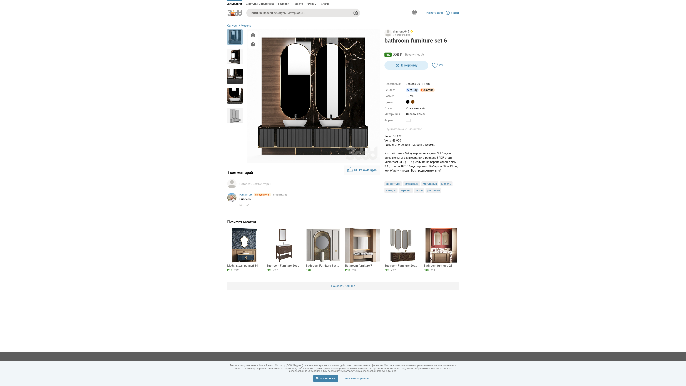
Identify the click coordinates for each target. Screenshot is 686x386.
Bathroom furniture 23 (438, 265)
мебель (446, 183)
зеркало (405, 190)
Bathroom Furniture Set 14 (283, 265)
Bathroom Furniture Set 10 (401, 265)
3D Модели (234, 4)
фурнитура (393, 183)
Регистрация (434, 12)
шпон (419, 190)
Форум (312, 4)
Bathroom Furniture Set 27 (323, 265)
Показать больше (343, 286)
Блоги (325, 4)
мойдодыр (430, 183)
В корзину (409, 65)
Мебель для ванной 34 (242, 265)
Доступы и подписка (260, 4)
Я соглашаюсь (325, 378)
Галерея (283, 4)
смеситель (412, 183)
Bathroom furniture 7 (358, 265)
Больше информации (357, 378)
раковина (433, 190)
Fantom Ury (245, 194)
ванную (391, 190)
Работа (298, 4)
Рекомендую (365, 170)
